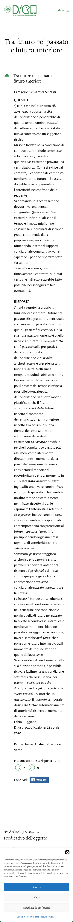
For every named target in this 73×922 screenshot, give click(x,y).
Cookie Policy (22, 917)
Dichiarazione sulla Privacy (42, 917)
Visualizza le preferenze (36, 907)
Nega (37, 897)
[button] (67, 852)
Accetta (36, 887)
